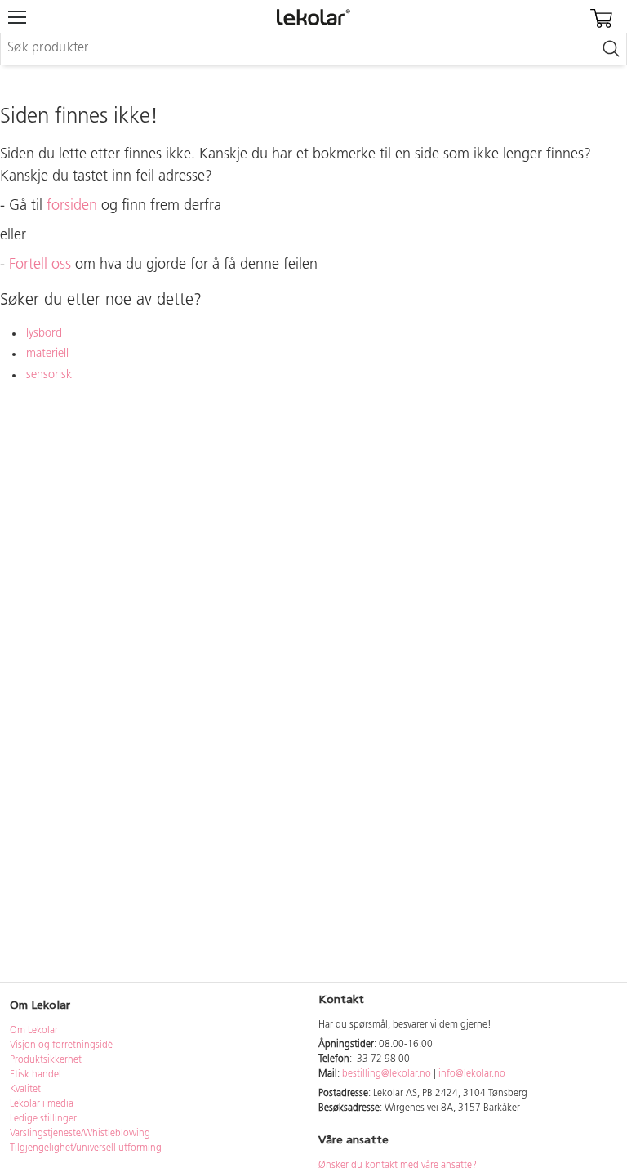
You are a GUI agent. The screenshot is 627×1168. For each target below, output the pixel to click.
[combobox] (313, 49)
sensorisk (49, 375)
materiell (47, 354)
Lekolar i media (41, 1104)
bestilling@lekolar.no (386, 1074)
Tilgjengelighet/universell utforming (86, 1148)
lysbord (44, 334)
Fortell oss (40, 265)
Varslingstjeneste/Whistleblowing (80, 1134)
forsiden (72, 206)
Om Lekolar (34, 1031)
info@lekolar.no (471, 1074)
